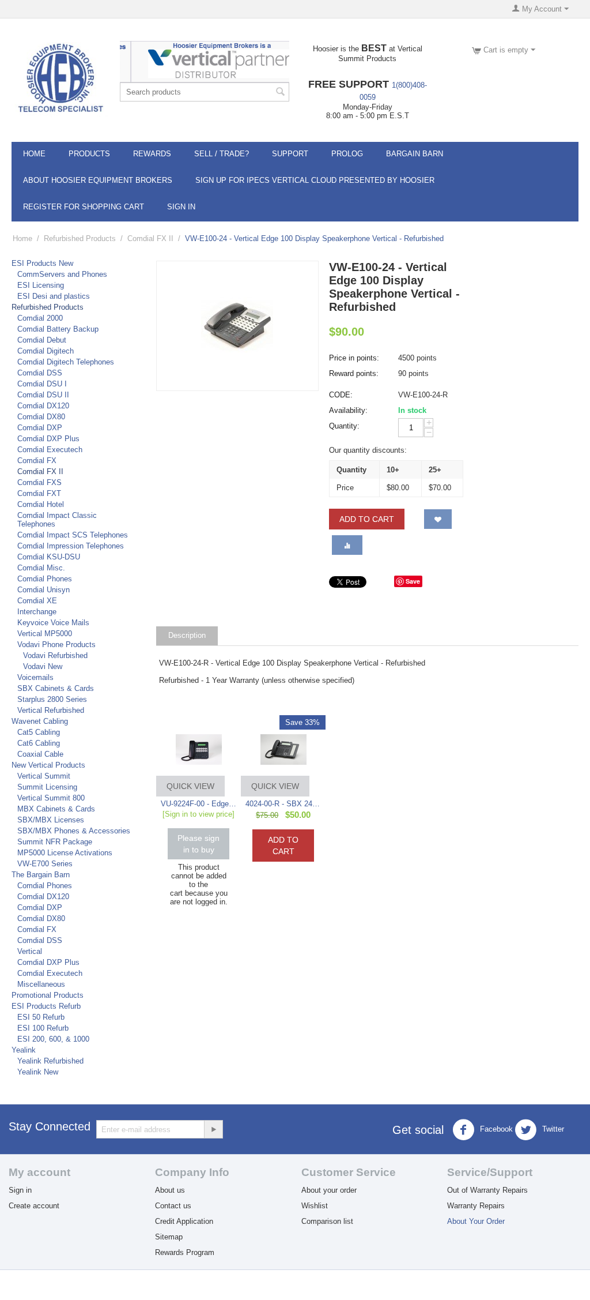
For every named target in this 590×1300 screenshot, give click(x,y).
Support (290, 153)
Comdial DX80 (41, 416)
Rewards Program (184, 1252)
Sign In (181, 206)
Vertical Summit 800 (51, 798)
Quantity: (344, 426)
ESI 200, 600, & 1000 (53, 1039)
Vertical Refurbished (50, 710)
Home (34, 153)
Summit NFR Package (54, 841)
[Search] (280, 92)
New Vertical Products (48, 765)
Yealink (24, 1050)
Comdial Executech (49, 449)
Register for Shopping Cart (83, 206)
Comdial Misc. (41, 567)
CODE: (341, 394)
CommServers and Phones (62, 274)
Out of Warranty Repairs (487, 1190)
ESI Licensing (40, 285)
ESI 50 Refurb (41, 1017)
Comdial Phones (44, 578)
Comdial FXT (39, 493)
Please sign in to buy (198, 843)
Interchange (36, 611)
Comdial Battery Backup (58, 329)
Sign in (20, 1190)
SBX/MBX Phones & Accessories (73, 830)
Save (413, 581)
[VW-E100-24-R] (237, 325)
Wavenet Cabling (40, 721)
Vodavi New (42, 666)
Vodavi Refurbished (55, 655)
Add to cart (366, 519)
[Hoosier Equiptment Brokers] (60, 78)
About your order (329, 1190)
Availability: (348, 410)
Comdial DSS (39, 373)
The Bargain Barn (41, 874)
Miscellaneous (41, 984)
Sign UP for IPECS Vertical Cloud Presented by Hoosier (314, 180)
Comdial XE (37, 600)
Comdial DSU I (42, 384)
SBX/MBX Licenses (50, 820)
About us (170, 1190)
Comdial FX (36, 460)
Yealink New (37, 1072)
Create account (34, 1205)
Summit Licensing (47, 787)
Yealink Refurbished (50, 1061)
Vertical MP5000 (44, 633)
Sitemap (169, 1237)
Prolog (347, 153)
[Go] (213, 1129)
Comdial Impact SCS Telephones (72, 535)
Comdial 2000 (40, 318)
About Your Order (476, 1221)
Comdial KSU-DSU (48, 557)
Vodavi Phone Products (56, 644)
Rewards (152, 153)
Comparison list (327, 1221)
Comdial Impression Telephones (70, 546)
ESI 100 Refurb (43, 1028)
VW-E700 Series (45, 863)
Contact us (173, 1205)
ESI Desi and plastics (53, 296)
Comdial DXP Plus (48, 438)
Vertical (29, 951)
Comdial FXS (39, 482)
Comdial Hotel (40, 504)
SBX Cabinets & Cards (55, 688)
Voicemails (35, 677)
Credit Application (184, 1221)
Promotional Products (48, 995)
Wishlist (314, 1205)
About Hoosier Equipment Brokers (97, 180)
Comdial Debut (41, 340)
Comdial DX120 (43, 405)
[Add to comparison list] (347, 545)
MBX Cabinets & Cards (56, 809)
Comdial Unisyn (43, 589)
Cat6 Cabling (38, 743)
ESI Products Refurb (46, 1006)
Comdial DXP (39, 427)
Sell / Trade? (221, 153)
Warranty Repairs (476, 1205)
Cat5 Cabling (38, 732)
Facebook (495, 1129)
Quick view (190, 786)
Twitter (552, 1129)
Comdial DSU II (43, 394)
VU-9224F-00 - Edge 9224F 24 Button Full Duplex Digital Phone (199, 803)
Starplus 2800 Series (52, 699)
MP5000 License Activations (64, 852)
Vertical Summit (43, 776)
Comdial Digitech (45, 351)
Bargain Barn (414, 153)
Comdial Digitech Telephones (65, 362)
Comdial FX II (150, 238)
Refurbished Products (80, 238)
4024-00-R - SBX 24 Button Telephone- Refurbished (283, 803)
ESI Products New (42, 263)
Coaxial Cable (40, 754)
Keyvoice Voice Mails (53, 622)
